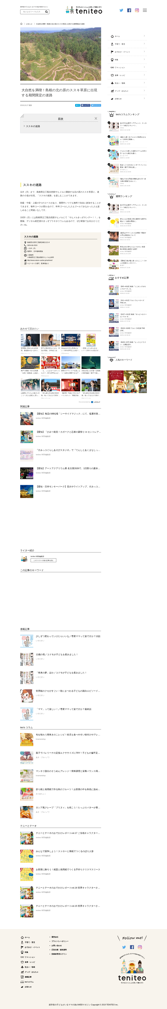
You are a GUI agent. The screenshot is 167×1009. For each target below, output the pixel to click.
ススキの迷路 (33, 126)
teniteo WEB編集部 (37, 556)
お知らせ (29, 24)
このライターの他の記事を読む (43, 560)
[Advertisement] (39, 598)
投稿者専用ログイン (59, 954)
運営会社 (55, 937)
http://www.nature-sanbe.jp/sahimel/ (39, 260)
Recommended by (85, 402)
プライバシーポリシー (60, 941)
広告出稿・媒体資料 (59, 950)
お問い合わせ (57, 946)
